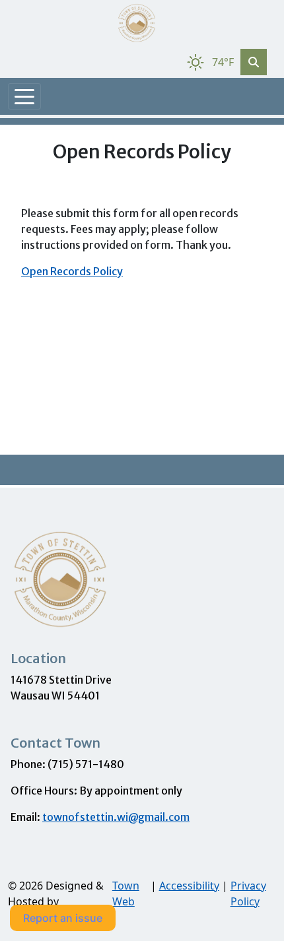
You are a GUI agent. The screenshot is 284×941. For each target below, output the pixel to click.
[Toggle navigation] (24, 96)
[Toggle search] (253, 62)
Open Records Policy (72, 271)
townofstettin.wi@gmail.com (116, 817)
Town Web (125, 893)
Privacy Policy (248, 893)
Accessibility (189, 885)
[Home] (137, 23)
